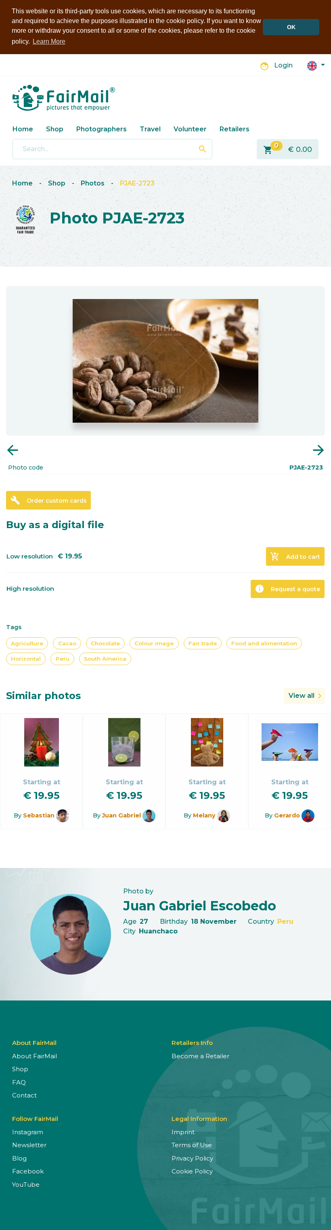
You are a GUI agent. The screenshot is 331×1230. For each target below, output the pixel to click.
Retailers (234, 129)
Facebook (28, 1171)
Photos (93, 183)
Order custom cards (48, 500)
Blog (19, 1158)
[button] (316, 65)
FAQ (19, 1082)
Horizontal (26, 658)
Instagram (27, 1132)
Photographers (101, 129)
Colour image (154, 643)
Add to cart (295, 556)
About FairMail (34, 1056)
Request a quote (287, 589)
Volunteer (190, 129)
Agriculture (27, 643)
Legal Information (199, 1119)
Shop (54, 129)
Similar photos (43, 695)
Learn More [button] (49, 41)
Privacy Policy (192, 1158)
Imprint (183, 1132)
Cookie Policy (192, 1171)
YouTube (26, 1184)
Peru (62, 658)
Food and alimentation (264, 643)
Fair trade (203, 643)
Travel (150, 129)
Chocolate (105, 643)
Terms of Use (192, 1145)
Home (23, 129)
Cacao (67, 643)
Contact (24, 1095)
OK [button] (291, 27)
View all (301, 695)
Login (283, 65)
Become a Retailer (200, 1056)
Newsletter (29, 1145)
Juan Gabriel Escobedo (199, 906)
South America (105, 658)
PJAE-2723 (137, 183)
